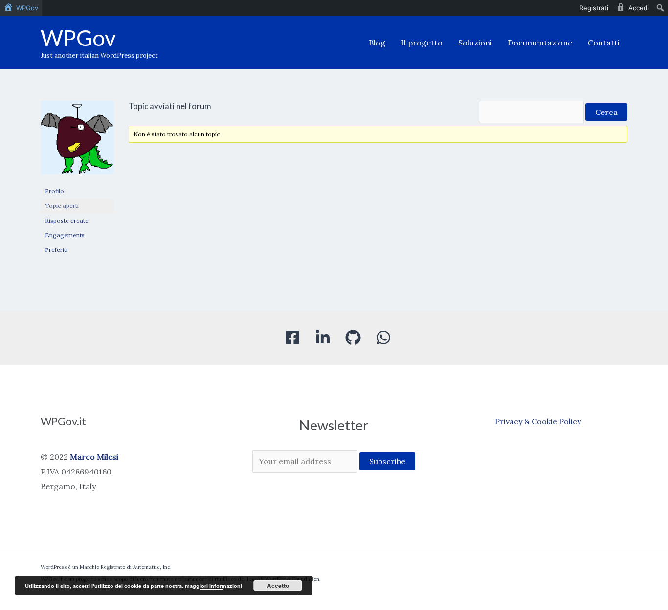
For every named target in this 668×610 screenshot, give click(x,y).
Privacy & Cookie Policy (538, 421)
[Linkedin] (323, 337)
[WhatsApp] (383, 337)
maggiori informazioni (213, 585)
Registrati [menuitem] (593, 8)
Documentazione (540, 42)
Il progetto (422, 42)
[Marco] (77, 141)
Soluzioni (475, 42)
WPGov (78, 37)
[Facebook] (292, 337)
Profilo (54, 191)
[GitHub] (353, 337)
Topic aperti (62, 205)
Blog (377, 42)
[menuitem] (21, 8)
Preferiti (56, 249)
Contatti (604, 42)
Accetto (278, 585)
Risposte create (67, 220)
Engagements (65, 235)
